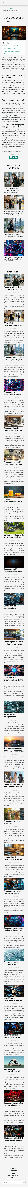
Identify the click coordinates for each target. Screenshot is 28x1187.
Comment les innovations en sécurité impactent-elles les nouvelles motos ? (13, 259)
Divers (13, 1178)
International (13, 1170)
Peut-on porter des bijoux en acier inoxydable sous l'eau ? (13, 964)
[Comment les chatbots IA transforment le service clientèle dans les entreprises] (14, 884)
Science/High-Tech (10, 8)
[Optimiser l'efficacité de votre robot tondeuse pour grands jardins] (14, 527)
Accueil (2, 8)
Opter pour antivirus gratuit (9, 48)
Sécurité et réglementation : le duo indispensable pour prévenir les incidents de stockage (14, 213)
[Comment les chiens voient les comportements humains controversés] (14, 814)
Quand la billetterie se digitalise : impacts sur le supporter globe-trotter (11, 190)
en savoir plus (8, 96)
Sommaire (6, 43)
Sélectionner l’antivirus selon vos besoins (12, 45)
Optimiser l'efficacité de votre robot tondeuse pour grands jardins (14, 537)
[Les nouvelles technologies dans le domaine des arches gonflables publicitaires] (14, 1061)
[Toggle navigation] (3, 2)
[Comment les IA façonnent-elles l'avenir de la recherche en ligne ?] (14, 561)
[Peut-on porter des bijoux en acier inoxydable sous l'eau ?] (14, 955)
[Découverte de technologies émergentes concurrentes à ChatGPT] (14, 598)
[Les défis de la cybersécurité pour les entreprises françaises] (14, 991)
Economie (13, 1168)
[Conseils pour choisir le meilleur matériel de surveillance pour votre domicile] (14, 634)
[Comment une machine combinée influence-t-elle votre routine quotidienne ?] (14, 455)
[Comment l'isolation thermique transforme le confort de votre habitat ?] (14, 421)
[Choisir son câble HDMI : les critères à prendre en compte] (14, 1130)
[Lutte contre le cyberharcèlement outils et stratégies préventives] (14, 670)
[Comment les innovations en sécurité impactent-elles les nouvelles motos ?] (14, 248)
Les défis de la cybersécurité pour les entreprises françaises (13, 1000)
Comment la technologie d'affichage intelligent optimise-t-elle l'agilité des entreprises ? (14, 236)
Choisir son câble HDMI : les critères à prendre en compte (13, 1140)
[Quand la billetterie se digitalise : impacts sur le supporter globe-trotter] (14, 179)
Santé (13, 1173)
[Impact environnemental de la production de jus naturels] (14, 491)
